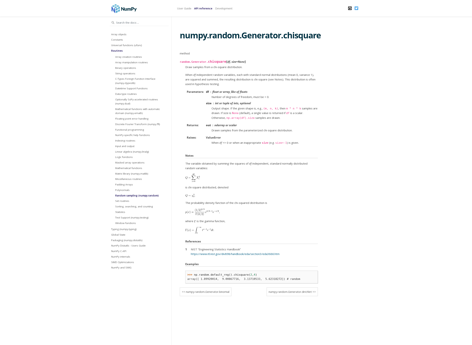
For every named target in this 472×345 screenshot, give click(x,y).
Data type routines (126, 94)
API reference (203, 8)
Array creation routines (128, 56)
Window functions (125, 223)
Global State (118, 234)
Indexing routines (125, 140)
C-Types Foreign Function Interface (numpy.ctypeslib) (135, 80)
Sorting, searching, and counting (134, 206)
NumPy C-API (118, 251)
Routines (117, 50)
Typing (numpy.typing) (124, 229)
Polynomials (122, 190)
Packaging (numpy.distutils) (127, 240)
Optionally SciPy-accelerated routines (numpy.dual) (136, 101)
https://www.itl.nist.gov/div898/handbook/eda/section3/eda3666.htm (235, 254)
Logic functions (124, 157)
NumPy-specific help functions (132, 135)
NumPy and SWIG (121, 267)
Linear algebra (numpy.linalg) (132, 151)
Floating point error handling (131, 118)
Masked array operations (130, 162)
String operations (125, 73)
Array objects (118, 34)
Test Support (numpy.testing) (132, 217)
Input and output (124, 146)
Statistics (120, 212)
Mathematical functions (128, 168)
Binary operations (125, 68)
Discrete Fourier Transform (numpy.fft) (137, 124)
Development (223, 8)
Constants (117, 39)
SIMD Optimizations (122, 262)
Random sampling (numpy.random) (137, 195)
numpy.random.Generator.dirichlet (290, 292)
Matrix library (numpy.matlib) (131, 173)
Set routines (122, 201)
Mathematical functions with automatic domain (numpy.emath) (137, 111)
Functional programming (129, 129)
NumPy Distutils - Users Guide (128, 245)
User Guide (184, 8)
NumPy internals (120, 256)
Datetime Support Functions (131, 88)
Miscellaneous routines (128, 179)
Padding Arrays (124, 184)
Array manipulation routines (131, 62)
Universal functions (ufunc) (126, 45)
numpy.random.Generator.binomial (207, 292)
